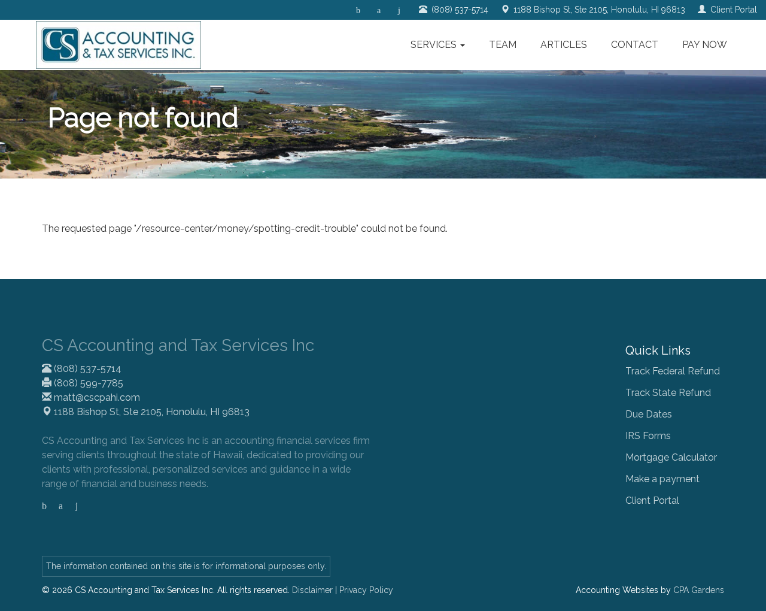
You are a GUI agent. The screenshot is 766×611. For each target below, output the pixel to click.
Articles (563, 44)
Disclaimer (312, 590)
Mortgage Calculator (671, 457)
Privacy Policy (366, 590)
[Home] (118, 45)
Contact (634, 44)
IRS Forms (648, 435)
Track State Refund (668, 392)
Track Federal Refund (672, 371)
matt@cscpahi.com (95, 397)
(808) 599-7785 (87, 383)
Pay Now (704, 44)
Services (435, 44)
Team (502, 44)
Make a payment (662, 479)
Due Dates (648, 414)
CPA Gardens (698, 590)
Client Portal (652, 500)
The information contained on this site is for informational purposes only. (186, 566)
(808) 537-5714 (86, 368)
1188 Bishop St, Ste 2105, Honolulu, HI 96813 (150, 412)
